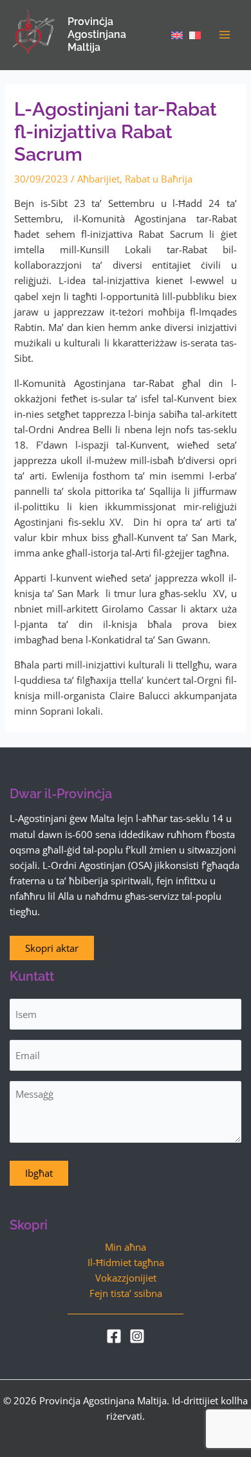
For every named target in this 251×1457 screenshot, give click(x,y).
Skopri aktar (52, 948)
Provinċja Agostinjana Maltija (97, 34)
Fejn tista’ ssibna (125, 1293)
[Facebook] (114, 1336)
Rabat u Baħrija (158, 178)
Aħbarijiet (98, 178)
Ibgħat (39, 1172)
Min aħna (125, 1246)
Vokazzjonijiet (125, 1277)
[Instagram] (137, 1336)
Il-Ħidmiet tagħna (126, 1262)
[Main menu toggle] (224, 34)
